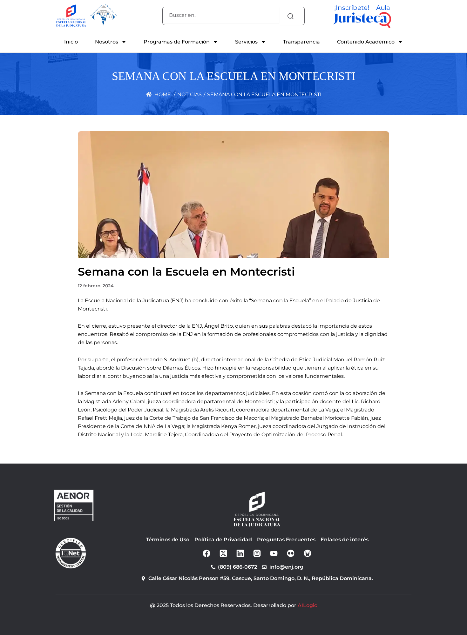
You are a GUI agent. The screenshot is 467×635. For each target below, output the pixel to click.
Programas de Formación (177, 42)
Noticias (189, 94)
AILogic (307, 605)
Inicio (71, 42)
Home (162, 94)
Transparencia (301, 42)
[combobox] (221, 15)
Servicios (246, 42)
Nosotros (106, 42)
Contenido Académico (366, 42)
